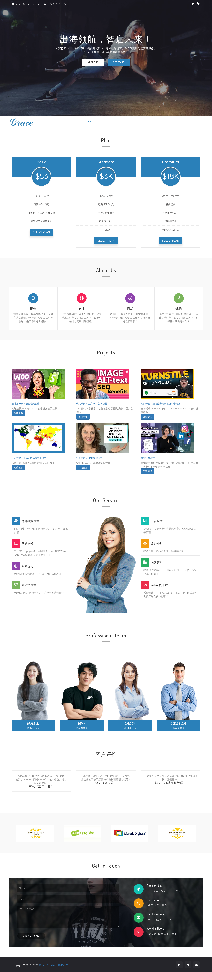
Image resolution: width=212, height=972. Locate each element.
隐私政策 (63, 965)
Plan (102, 122)
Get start (118, 62)
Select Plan (41, 232)
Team (177, 122)
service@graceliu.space (28, 4)
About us (93, 62)
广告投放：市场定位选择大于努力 (29, 457)
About (115, 122)
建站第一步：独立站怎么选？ (27, 403)
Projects (145, 122)
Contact (192, 122)
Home (90, 122)
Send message (31, 935)
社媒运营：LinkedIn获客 (89, 457)
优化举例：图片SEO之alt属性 (91, 403)
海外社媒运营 (148, 457)
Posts (129, 122)
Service (163, 122)
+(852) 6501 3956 (57, 4)
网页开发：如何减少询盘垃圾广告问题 (160, 403)
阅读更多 (18, 413)
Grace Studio (47, 965)
